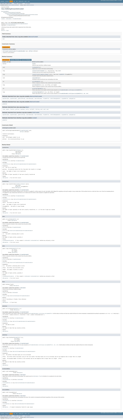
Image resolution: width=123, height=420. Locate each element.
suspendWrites (64, 98)
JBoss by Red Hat (11, 418)
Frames (15, 3)
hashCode (22, 109)
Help (29, 1)
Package (7, 1)
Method (17, 5)
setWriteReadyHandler (55, 98)
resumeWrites (46, 98)
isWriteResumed (29, 98)
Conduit (3, 18)
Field (9, 5)
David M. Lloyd (4, 30)
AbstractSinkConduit (36, 96)
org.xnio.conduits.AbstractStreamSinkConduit (17, 14)
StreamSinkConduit (32, 14)
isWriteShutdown (38, 98)
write (33, 81)
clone (3, 109)
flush (33, 63)
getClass (17, 109)
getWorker (4, 103)
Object (27, 107)
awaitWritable (5, 98)
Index (25, 1)
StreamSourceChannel (44, 74)
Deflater (31, 51)
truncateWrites (35, 77)
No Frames (20, 3)
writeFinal (34, 88)
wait (41, 109)
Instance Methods (15, 59)
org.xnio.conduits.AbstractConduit (11, 12)
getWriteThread (21, 98)
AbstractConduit (33, 36)
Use (14, 1)
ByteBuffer (62, 74)
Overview (2, 1)
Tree (17, 1)
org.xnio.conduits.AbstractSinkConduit (13, 13)
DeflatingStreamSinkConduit (9, 51)
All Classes (27, 3)
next (3, 38)
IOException (18, 153)
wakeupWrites (72, 98)
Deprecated (21, 1)
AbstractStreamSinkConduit (11, 23)
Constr (13, 5)
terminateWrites (36, 67)
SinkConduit (9, 18)
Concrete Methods (26, 59)
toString (37, 109)
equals (7, 109)
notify (27, 109)
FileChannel (42, 70)
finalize (12, 109)
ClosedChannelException (8, 240)
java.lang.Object (5, 11)
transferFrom (35, 70)
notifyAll (32, 109)
